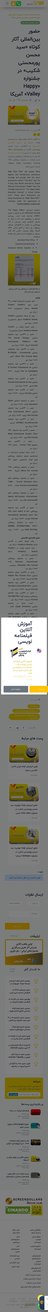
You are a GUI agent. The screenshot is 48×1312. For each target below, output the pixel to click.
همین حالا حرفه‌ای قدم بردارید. (22, 677)
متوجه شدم (15, 689)
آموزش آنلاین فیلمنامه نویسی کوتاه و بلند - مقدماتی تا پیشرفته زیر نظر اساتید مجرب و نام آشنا (22, 667)
